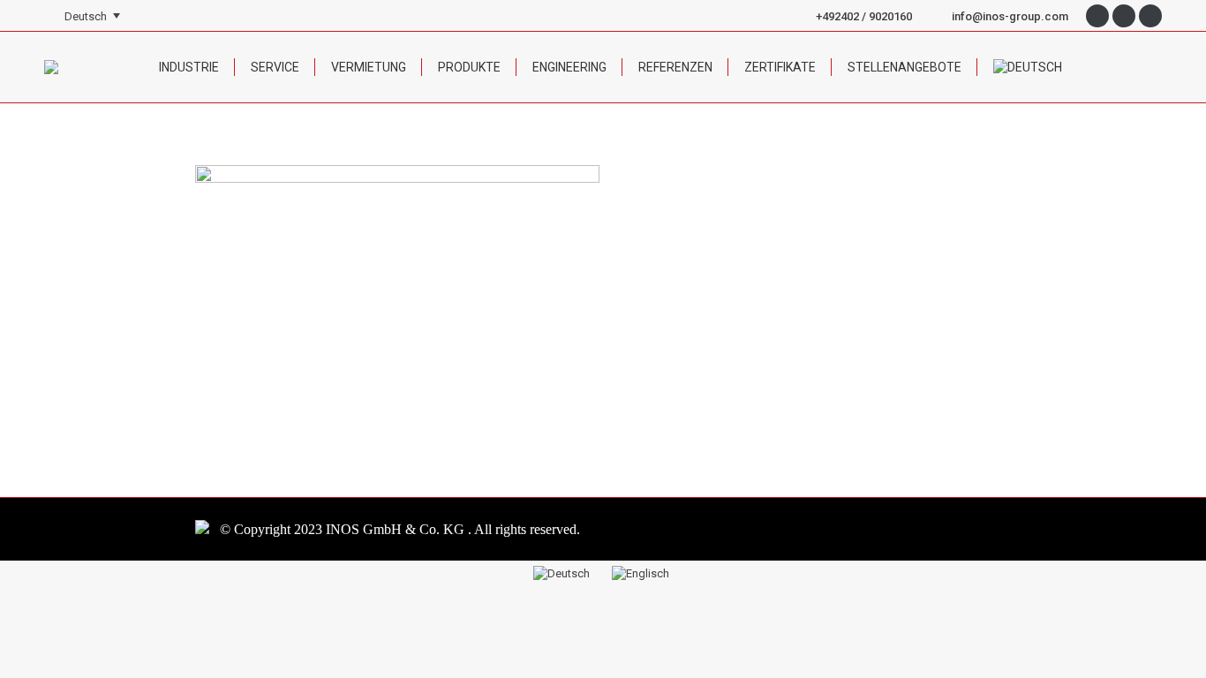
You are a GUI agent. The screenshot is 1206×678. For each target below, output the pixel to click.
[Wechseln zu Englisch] (642, 573)
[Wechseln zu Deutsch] (563, 573)
